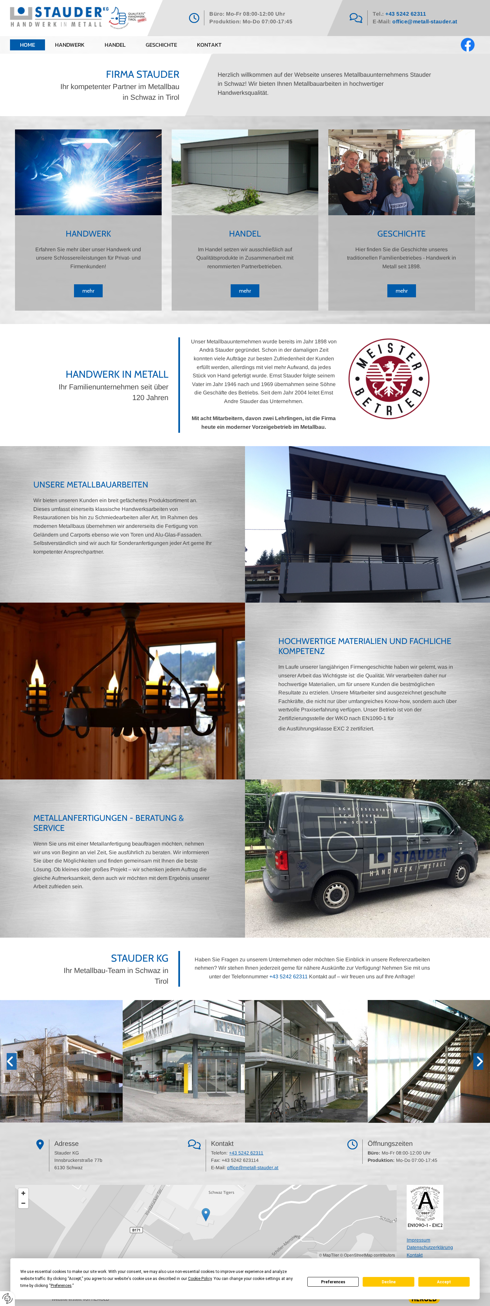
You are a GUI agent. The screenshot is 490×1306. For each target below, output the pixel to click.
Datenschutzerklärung (430, 1247)
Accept (444, 1282)
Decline (389, 1282)
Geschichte (161, 44)
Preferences (333, 1282)
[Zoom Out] (23, 1203)
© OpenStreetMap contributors (367, 1255)
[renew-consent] (7, 1298)
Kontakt (209, 44)
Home (27, 44)
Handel (115, 44)
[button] (88, 290)
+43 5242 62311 (405, 14)
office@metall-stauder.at (424, 21)
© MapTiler (329, 1255)
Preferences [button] (61, 1285)
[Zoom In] (23, 1193)
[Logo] (78, 18)
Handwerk (70, 44)
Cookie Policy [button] (200, 1278)
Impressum (418, 1240)
